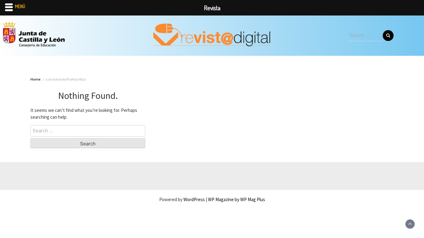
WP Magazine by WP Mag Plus (236, 199)
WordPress (194, 199)
